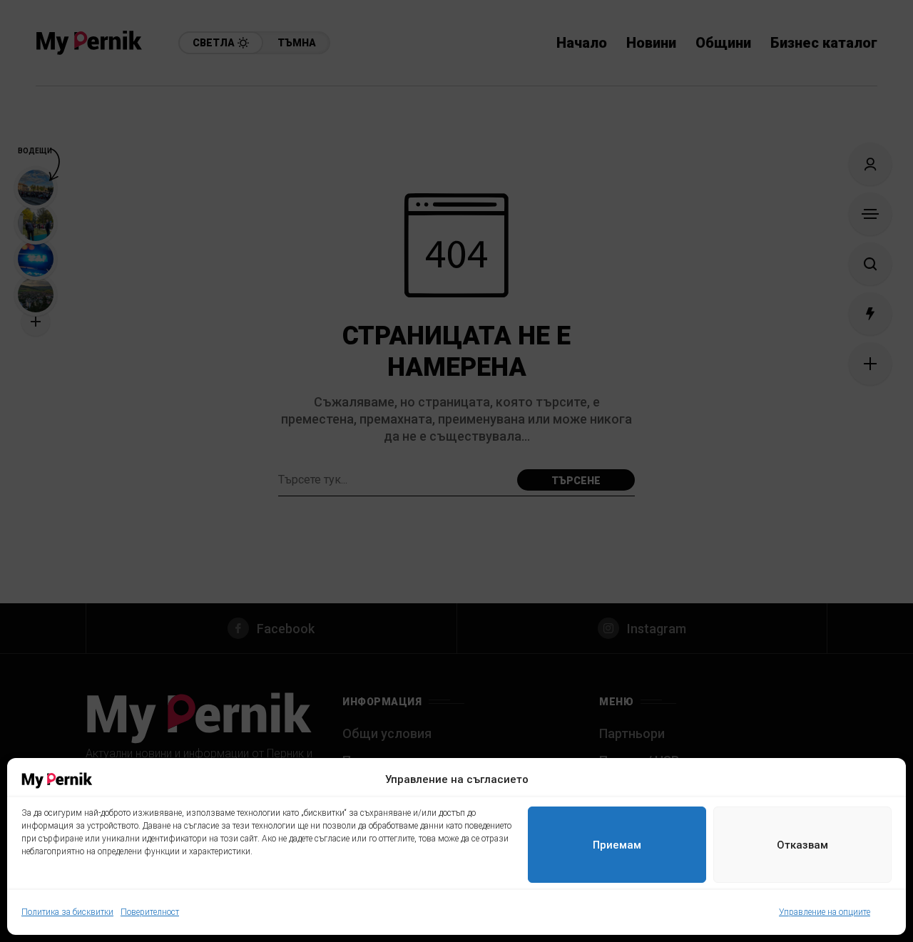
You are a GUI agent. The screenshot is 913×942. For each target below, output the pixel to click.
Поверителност (150, 912)
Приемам (617, 845)
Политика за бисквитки (67, 912)
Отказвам (802, 845)
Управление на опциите (824, 912)
